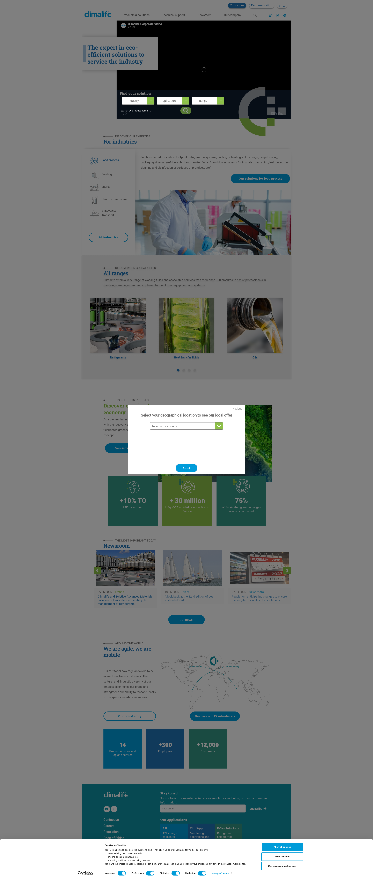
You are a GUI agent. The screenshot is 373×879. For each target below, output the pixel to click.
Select (186, 468)
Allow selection (282, 856)
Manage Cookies (220, 873)
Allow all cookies (282, 847)
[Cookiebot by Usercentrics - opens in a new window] (85, 873)
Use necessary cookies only (282, 866)
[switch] (150, 873)
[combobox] (186, 426)
